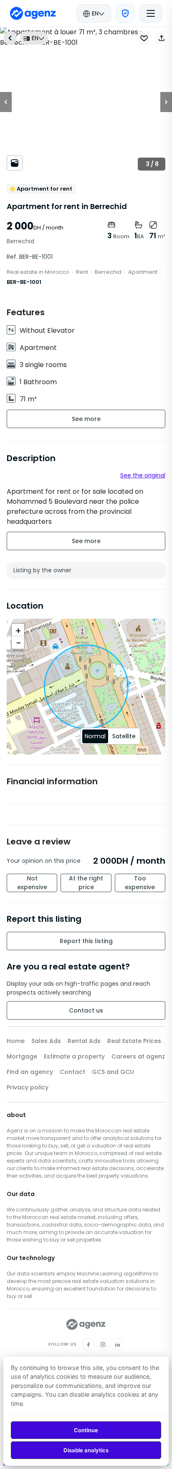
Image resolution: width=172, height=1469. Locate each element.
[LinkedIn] (117, 1344)
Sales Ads (46, 1041)
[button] (161, 38)
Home (16, 1041)
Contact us (86, 1010)
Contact (72, 1072)
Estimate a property (74, 1056)
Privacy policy (27, 1087)
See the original (142, 475)
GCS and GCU (113, 1072)
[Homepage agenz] (33, 13)
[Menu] (150, 13)
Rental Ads (84, 1041)
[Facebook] (88, 1344)
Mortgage (22, 1056)
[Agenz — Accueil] (85, 1324)
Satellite (124, 736)
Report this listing (86, 941)
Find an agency (30, 1072)
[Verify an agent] (125, 13)
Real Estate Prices (134, 1041)
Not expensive (32, 882)
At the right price (86, 882)
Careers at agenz (138, 1056)
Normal (95, 736)
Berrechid (108, 272)
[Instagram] (102, 1344)
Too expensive (140, 882)
